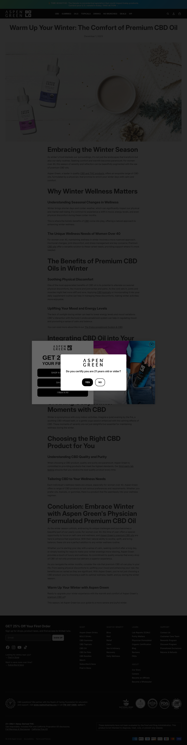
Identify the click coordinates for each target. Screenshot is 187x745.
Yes (87, 382)
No (100, 382)
